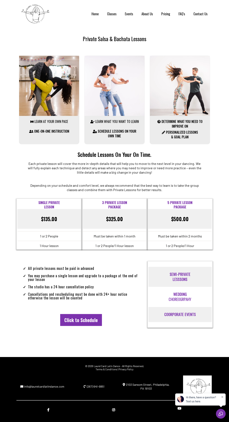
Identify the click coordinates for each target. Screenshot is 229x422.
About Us (147, 13)
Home (95, 13)
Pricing (165, 13)
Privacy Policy (126, 369)
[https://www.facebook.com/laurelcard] (49, 409)
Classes (112, 13)
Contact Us (200, 13)
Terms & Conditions (106, 369)
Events (129, 13)
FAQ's (182, 13)
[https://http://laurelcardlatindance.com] (34, 13)
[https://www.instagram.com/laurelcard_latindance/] (114, 409)
